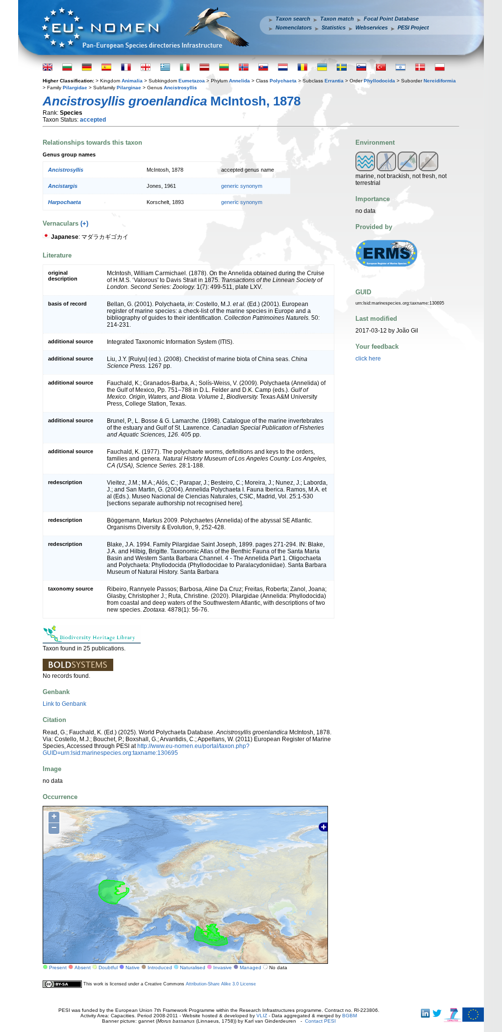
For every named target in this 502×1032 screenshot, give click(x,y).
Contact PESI (320, 1021)
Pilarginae (129, 87)
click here (368, 358)
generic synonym (241, 186)
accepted (93, 119)
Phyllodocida (379, 80)
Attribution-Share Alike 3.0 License (221, 983)
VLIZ (261, 1015)
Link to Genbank (64, 703)
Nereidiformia (440, 80)
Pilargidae (75, 87)
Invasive (222, 967)
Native (133, 967)
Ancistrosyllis (180, 87)
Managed (250, 967)
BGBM (349, 1015)
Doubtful (108, 967)
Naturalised (192, 967)
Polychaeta (283, 80)
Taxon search (293, 19)
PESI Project (413, 27)
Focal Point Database (391, 19)
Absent (83, 967)
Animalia (132, 80)
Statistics (334, 27)
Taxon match (337, 19)
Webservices (371, 27)
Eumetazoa (191, 80)
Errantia (334, 80)
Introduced (160, 967)
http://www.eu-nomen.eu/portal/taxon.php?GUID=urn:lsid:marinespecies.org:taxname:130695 (146, 749)
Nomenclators (294, 27)
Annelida (239, 80)
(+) (84, 223)
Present (58, 967)
